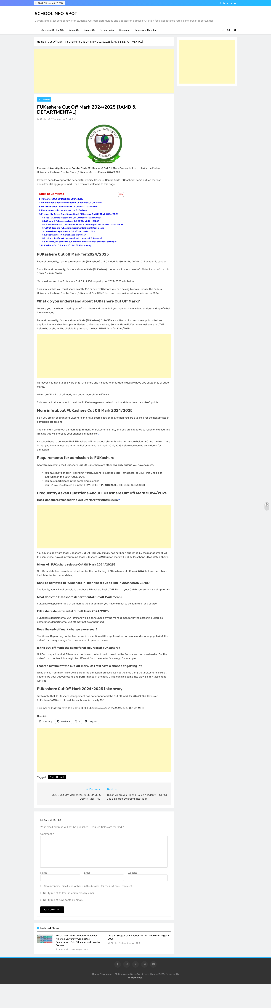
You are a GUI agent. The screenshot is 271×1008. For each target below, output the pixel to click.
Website (132, 872)
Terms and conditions (146, 30)
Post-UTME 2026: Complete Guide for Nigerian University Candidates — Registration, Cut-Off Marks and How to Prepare (78, 940)
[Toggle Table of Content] (119, 194)
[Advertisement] (104, 71)
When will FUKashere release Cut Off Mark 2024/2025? (72, 221)
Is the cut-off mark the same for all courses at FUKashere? (74, 238)
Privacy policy (107, 30)
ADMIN (43, 119)
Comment (47, 833)
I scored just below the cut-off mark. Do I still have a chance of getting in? (82, 241)
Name (43, 872)
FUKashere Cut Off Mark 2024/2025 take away (66, 245)
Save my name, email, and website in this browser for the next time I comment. (88, 886)
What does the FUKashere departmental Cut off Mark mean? (75, 228)
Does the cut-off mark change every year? (66, 235)
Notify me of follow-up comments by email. (69, 893)
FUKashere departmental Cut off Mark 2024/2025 (70, 231)
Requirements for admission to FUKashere (64, 210)
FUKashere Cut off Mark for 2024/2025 (62, 198)
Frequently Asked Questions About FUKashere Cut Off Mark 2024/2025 (79, 214)
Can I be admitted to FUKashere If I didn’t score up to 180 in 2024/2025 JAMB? (84, 224)
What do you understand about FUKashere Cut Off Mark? (71, 202)
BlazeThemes (135, 977)
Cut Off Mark (44, 99)
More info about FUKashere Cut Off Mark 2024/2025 (69, 206)
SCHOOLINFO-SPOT (56, 14)
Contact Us (89, 30)
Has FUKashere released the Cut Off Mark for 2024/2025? (73, 218)
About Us (74, 30)
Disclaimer (124, 30)
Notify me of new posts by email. (63, 899)
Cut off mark (57, 777)
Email (87, 872)
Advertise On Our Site (52, 30)
